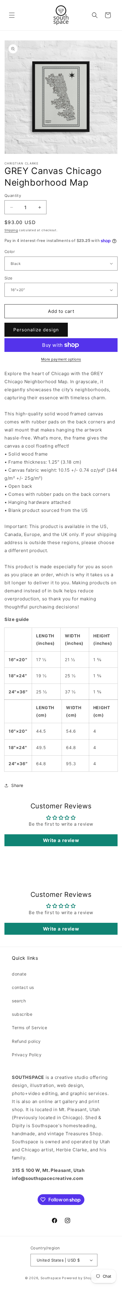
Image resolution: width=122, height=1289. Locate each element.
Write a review (61, 840)
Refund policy (26, 1041)
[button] (11, 15)
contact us (23, 987)
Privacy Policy (26, 1054)
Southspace (51, 1278)
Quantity (12, 195)
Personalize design (36, 330)
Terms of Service (29, 1027)
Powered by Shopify (79, 1278)
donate (19, 973)
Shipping (11, 230)
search (19, 1000)
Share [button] (17, 785)
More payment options (61, 359)
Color (9, 251)
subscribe (22, 1014)
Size (8, 278)
